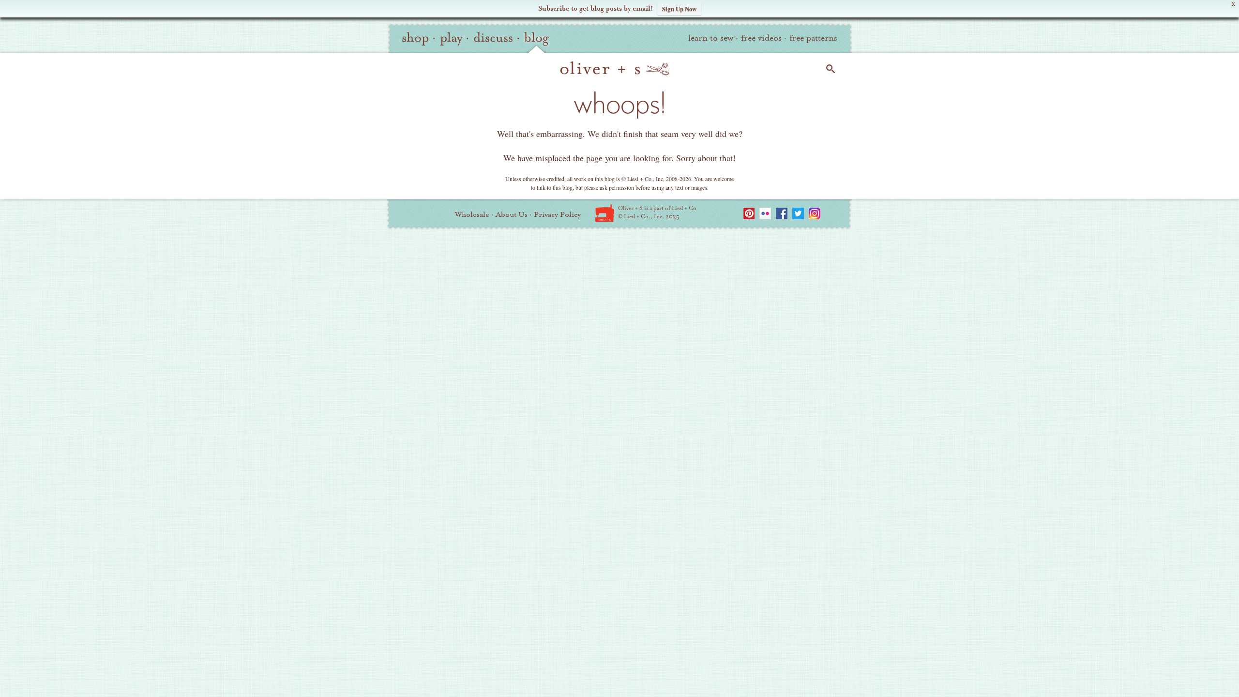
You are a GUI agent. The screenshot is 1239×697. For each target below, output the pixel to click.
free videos (761, 38)
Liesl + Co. (604, 213)
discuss (493, 38)
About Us (512, 214)
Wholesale (472, 214)
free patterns (813, 38)
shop (415, 38)
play (451, 38)
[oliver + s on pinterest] (749, 213)
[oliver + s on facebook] (781, 213)
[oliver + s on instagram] (814, 213)
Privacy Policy (557, 214)
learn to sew (710, 38)
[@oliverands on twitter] (798, 213)
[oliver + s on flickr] (765, 213)
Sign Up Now (679, 8)
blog (536, 38)
